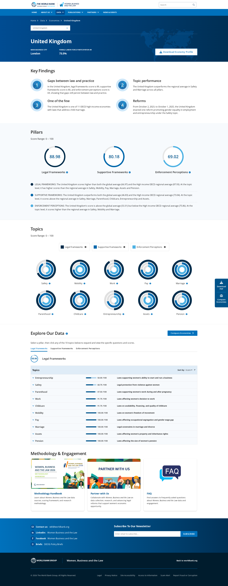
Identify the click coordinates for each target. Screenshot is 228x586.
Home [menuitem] (34, 12)
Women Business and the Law (62, 532)
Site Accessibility (127, 575)
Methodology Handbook (48, 493)
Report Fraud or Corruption (185, 575)
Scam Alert (165, 575)
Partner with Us (100, 493)
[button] (50, 28)
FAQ (149, 493)
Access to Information (147, 575)
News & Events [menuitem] (110, 12)
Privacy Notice (111, 575)
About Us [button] (45, 12)
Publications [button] (74, 12)
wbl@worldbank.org (59, 526)
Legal (99, 575)
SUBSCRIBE (189, 533)
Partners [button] (91, 12)
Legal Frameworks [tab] (39, 349)
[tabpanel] (114, 399)
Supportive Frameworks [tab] (62, 349)
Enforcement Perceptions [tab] (88, 349)
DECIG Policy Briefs (53, 544)
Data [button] (59, 12)
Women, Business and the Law (85, 560)
